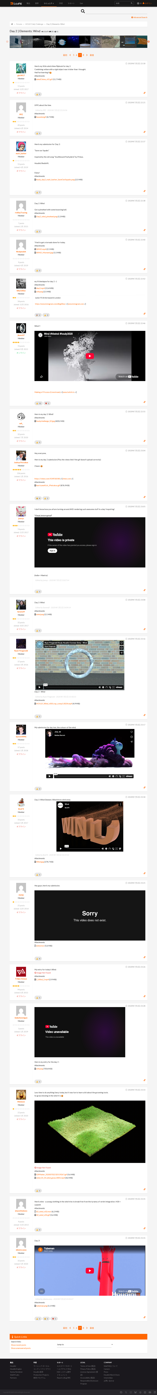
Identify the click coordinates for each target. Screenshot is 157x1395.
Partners (13, 1378)
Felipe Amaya (21, 979)
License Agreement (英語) (89, 1373)
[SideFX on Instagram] (131, 1392)
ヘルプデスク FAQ (64, 1369)
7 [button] (82, 51)
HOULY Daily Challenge (34, 24)
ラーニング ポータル (41, 1366)
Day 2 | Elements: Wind (55, 24)
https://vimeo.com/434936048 (47, 479)
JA (140, 3)
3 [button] (75, 51)
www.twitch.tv (68, 392)
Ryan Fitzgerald (21, 651)
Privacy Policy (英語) (88, 1369)
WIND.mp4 (41, 249)
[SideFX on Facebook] (121, 1392)
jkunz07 (21, 335)
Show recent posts (18, 1345)
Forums (19, 24)
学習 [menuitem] (61, 3)
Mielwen (21, 1102)
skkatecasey (21, 1250)
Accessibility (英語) (87, 1378)
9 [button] (86, 51)
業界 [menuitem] (37, 3)
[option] (15, 42)
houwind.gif (41, 117)
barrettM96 (21, 736)
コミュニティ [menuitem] (49, 3)
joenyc (21, 518)
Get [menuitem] (81, 3)
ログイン (148, 3)
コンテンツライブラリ (42, 1369)
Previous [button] (7, 42)
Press (106, 1372)
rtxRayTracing (21, 212)
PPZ (21, 114)
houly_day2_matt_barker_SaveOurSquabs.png (55, 179)
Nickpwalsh (21, 251)
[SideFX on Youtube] (150, 1392)
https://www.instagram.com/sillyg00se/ (50, 304)
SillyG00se (21, 291)
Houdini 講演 (38, 1372)
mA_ (21, 423)
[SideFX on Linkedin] (155, 1392)
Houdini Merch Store (112, 1375)
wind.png (40, 614)
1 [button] (71, 51)
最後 (92, 55)
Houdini (13, 1366)
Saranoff (21, 612)
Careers (107, 1369)
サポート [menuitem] (71, 3)
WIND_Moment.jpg (44, 252)
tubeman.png (41, 1306)
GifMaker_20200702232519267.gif (51, 1174)
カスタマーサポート (64, 1366)
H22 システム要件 (64, 1372)
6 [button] (80, 51)
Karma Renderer (16, 1372)
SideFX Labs (14, 1375)
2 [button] (73, 51)
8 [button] (84, 51)
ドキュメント (62, 1375)
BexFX (21, 809)
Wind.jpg (40, 862)
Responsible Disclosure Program (89, 1382)
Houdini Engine (16, 1369)
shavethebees (21, 1211)
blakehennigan (21, 1018)
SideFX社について (111, 1366)
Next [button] (148, 42)
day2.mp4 (40, 288)
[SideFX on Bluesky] (135, 1392)
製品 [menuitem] (28, 3)
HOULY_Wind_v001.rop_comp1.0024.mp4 (54, 703)
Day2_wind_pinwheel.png (46, 216)
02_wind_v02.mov (43, 1211)
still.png (39, 291)
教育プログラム (39, 1378)
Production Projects (41, 1375)
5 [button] (78, 51)
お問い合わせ (109, 1381)
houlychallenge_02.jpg (45, 421)
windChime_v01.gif (44, 79)
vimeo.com (66, 479)
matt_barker (21, 153)
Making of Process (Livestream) (47, 392)
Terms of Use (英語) (87, 1366)
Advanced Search (140, 17)
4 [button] (77, 51)
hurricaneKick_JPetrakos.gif (48, 485)
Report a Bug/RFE (64, 1378)
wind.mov (40, 945)
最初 (65, 55)
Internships (108, 1378)
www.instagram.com (76, 304)
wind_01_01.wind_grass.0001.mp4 (50, 1178)
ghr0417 (21, 75)
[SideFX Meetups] (140, 1392)
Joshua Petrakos (21, 462)
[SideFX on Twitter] (126, 1392)
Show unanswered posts (21, 1348)
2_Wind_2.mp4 (42, 979)
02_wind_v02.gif (43, 1215)
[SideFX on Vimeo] (145, 1392)
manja (21, 895)
